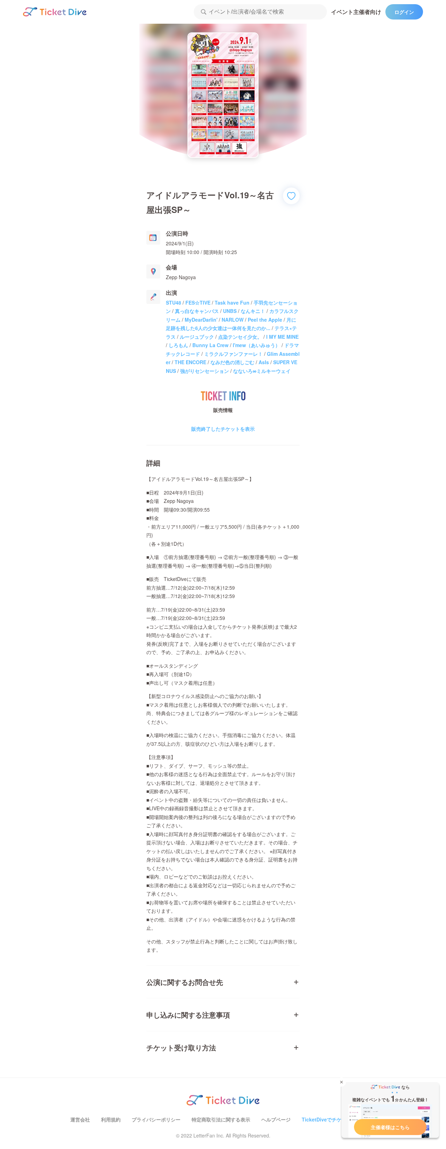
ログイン (404, 11)
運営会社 (80, 1119)
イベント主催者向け (356, 12)
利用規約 (111, 1119)
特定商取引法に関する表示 (221, 1119)
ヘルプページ (276, 1119)
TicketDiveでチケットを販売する (339, 1119)
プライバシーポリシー (156, 1119)
